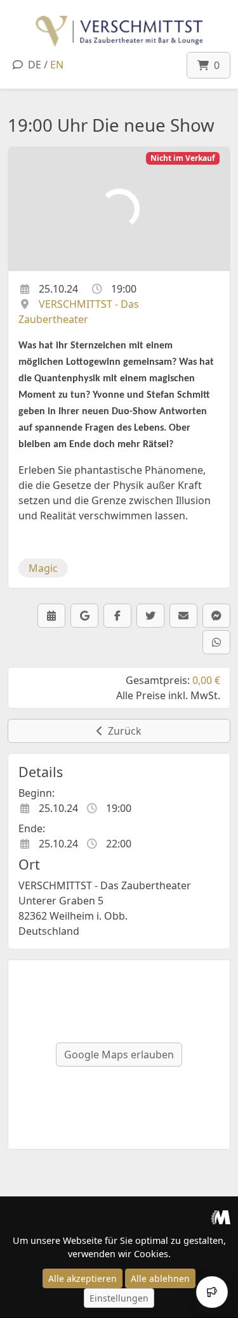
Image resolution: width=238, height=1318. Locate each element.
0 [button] (214, 65)
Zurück (122, 731)
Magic (43, 568)
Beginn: (36, 793)
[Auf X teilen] (150, 616)
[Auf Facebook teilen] (117, 616)
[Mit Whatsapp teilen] (216, 642)
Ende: (31, 828)
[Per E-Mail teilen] (183, 616)
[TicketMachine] (220, 1217)
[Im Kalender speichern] (51, 616)
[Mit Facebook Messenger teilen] (216, 616)
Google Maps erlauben (119, 1054)
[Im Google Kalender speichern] (84, 616)
